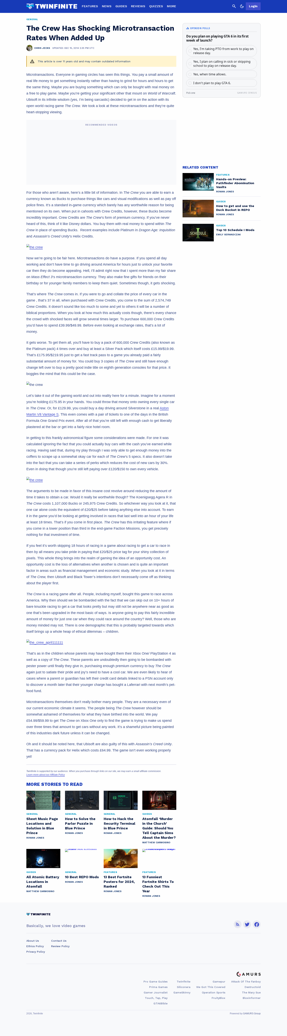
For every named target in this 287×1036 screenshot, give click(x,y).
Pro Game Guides (156, 981)
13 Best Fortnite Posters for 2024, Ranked (119, 881)
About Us (32, 940)
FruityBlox (218, 997)
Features (90, 6)
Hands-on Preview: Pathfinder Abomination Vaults (235, 183)
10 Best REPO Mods (82, 877)
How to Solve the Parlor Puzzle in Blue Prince (80, 823)
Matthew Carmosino (156, 842)
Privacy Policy (35, 951)
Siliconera (183, 987)
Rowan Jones (35, 837)
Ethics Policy (35, 946)
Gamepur (219, 981)
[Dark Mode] (242, 6)
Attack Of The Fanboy (246, 981)
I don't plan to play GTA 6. (212, 83)
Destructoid (253, 987)
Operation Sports (213, 992)
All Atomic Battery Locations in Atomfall (42, 881)
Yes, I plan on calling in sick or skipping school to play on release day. (221, 63)
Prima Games (158, 987)
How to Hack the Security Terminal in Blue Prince (119, 823)
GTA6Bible (160, 1003)
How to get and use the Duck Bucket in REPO (235, 208)
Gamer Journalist (156, 992)
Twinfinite (183, 981)
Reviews (138, 6)
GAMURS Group (252, 1013)
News (106, 6)
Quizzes (156, 6)
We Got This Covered (210, 987)
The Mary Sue (251, 992)
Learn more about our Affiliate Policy (45, 774)
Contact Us (58, 940)
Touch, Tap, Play (156, 997)
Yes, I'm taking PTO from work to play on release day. (223, 51)
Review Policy (60, 946)
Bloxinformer (252, 997)
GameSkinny (181, 992)
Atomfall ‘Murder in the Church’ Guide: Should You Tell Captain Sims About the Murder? (159, 828)
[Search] (234, 6)
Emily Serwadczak (228, 234)
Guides (121, 6)
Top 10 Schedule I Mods (235, 230)
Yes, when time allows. (209, 74)
